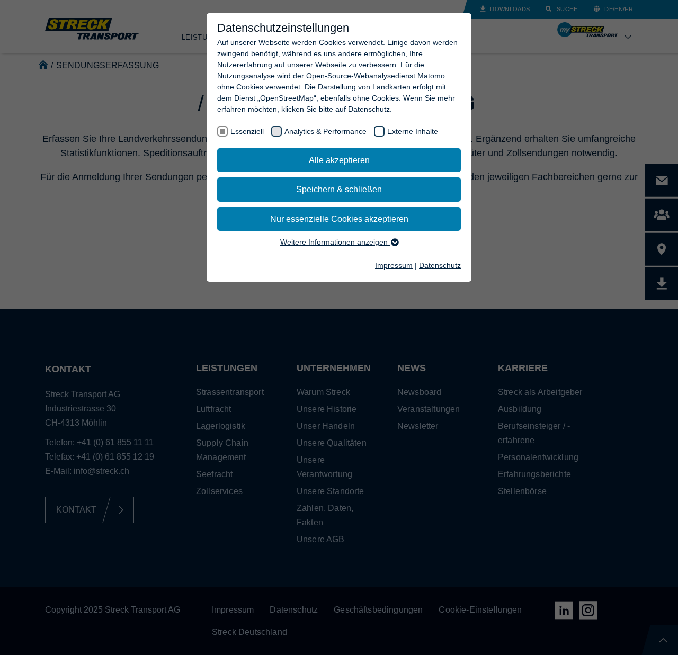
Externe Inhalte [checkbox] (412, 131)
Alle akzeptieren (339, 160)
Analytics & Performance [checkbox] (325, 131)
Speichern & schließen (339, 189)
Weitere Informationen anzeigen (335, 242)
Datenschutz (440, 265)
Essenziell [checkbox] (247, 131)
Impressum (394, 265)
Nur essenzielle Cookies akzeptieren (339, 218)
